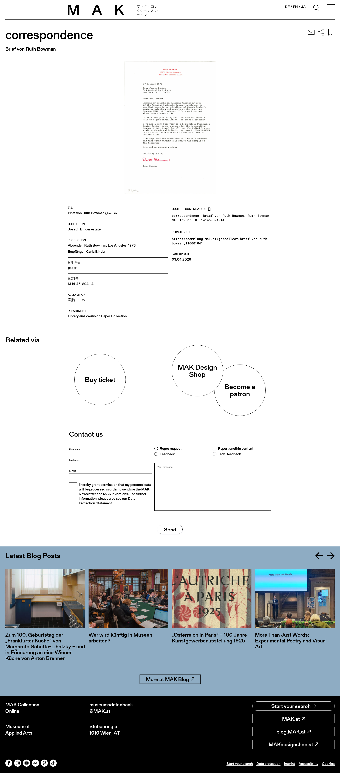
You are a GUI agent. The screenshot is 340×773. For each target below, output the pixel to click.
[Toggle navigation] (331, 8)
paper (72, 268)
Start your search (291, 706)
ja (303, 6)
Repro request (171, 448)
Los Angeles (117, 245)
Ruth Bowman (95, 245)
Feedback (167, 454)
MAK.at (291, 719)
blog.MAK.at (290, 731)
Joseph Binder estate (84, 229)
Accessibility (308, 763)
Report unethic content (235, 448)
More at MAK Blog (167, 679)
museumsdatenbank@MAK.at (111, 707)
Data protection (268, 763)
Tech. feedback (229, 454)
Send (170, 529)
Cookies (328, 763)
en (295, 6)
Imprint (289, 763)
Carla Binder (96, 251)
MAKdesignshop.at (291, 744)
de (287, 6)
